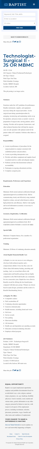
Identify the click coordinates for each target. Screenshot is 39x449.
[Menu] (34, 4)
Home (11, 434)
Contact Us (17, 434)
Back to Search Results (19, 37)
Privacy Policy (19, 439)
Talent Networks (25, 434)
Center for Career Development (25, 436)
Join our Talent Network (12, 425)
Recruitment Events (11, 436)
